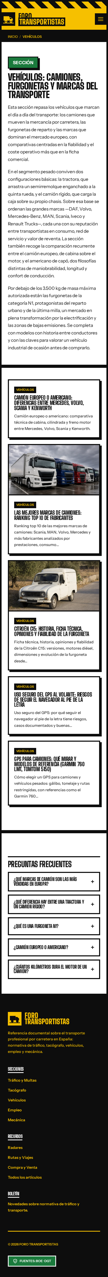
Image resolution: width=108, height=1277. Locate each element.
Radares (15, 1147)
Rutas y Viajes (20, 1157)
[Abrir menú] (100, 19)
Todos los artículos (25, 1177)
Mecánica (16, 1120)
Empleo (15, 1110)
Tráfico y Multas (22, 1080)
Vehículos (17, 1100)
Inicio (13, 37)
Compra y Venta (22, 1167)
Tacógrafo (17, 1090)
